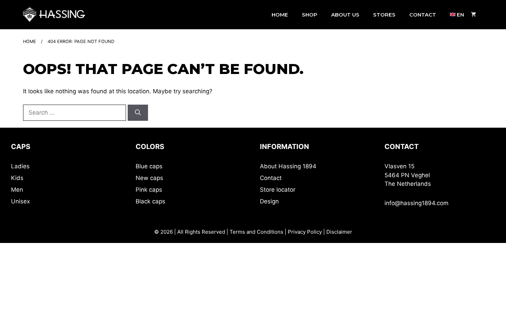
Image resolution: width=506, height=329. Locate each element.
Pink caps (149, 189)
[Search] (138, 113)
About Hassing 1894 (288, 166)
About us (345, 14)
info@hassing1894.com (416, 203)
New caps (149, 177)
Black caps (150, 201)
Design (269, 201)
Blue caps (149, 166)
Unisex (20, 201)
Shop (309, 14)
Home (280, 14)
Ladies (20, 166)
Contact (422, 14)
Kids (17, 177)
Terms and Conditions (256, 232)
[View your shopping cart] (473, 15)
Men (17, 189)
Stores (384, 14)
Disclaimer (339, 232)
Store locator (277, 189)
